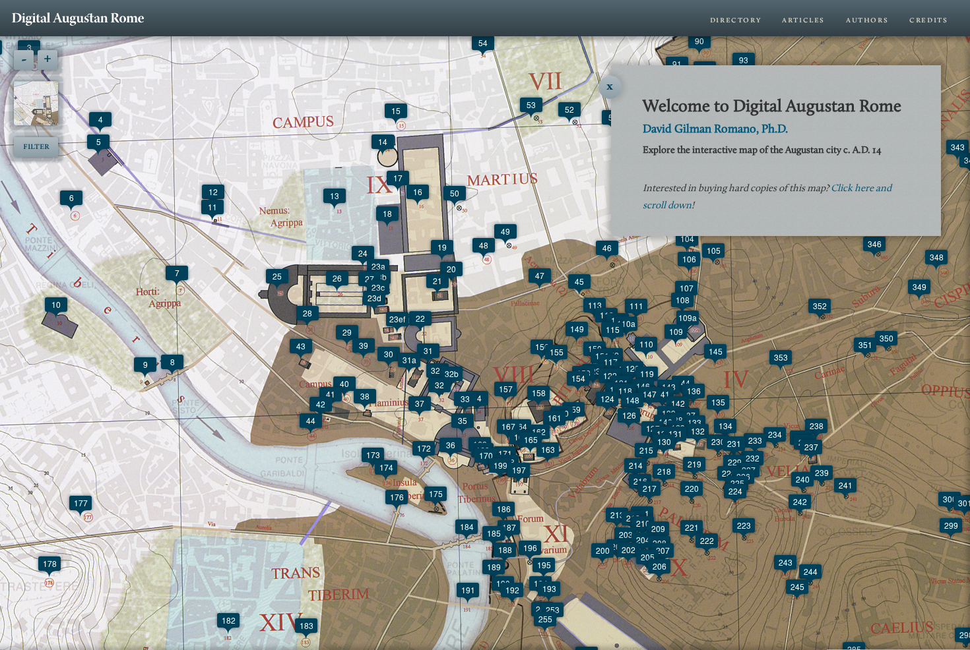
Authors (867, 20)
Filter (36, 147)
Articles (803, 20)
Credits (928, 20)
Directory (735, 20)
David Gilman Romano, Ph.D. (715, 130)
